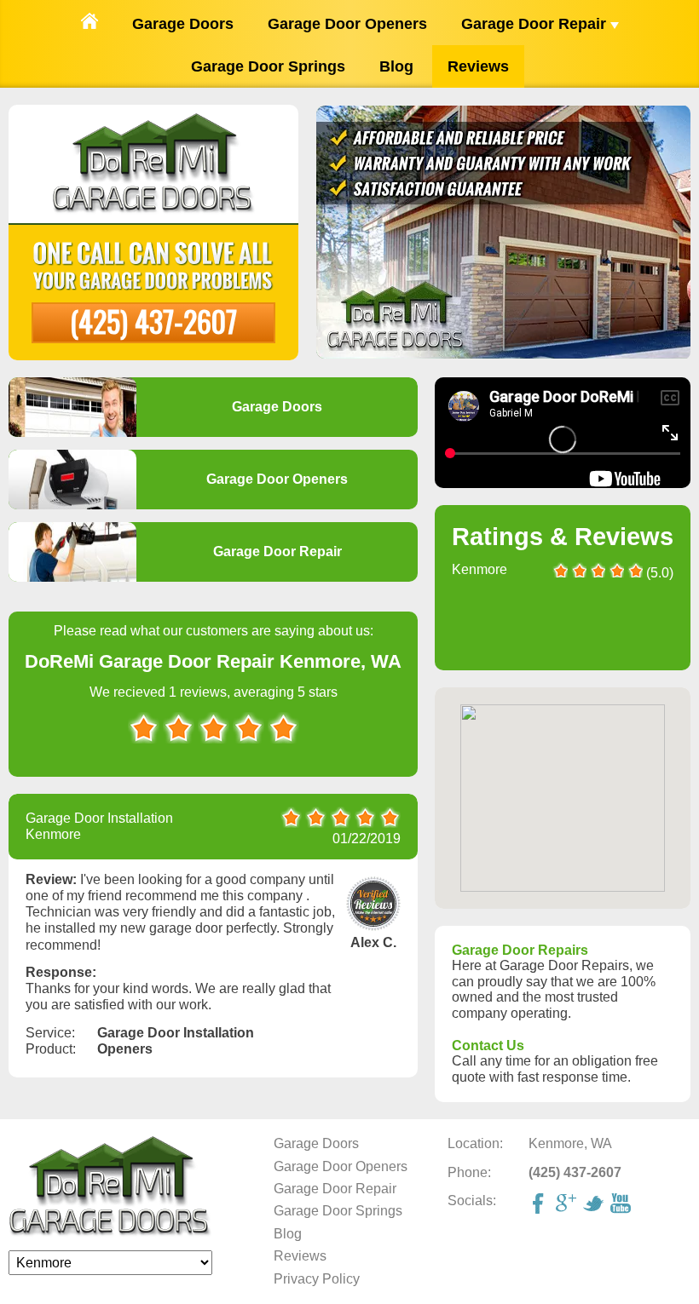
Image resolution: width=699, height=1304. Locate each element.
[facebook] (540, 1205)
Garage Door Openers (347, 23)
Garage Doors (183, 23)
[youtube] (622, 1205)
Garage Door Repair (535, 23)
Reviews (478, 66)
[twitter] (595, 1205)
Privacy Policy (317, 1279)
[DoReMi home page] (110, 1233)
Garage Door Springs (268, 66)
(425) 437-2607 (153, 320)
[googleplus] (568, 1205)
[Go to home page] (89, 22)
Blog (396, 66)
